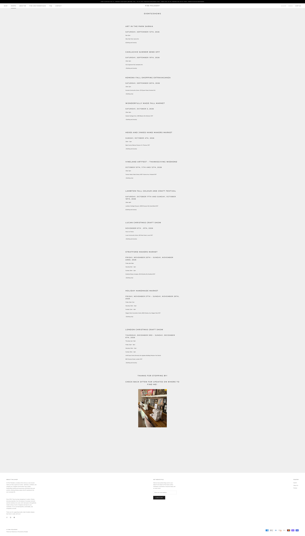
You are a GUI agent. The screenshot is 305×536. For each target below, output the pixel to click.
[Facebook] (6, 517)
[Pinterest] (14, 517)
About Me (22, 5)
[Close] (301, 505)
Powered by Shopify (23, 531)
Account (283, 5)
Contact (58, 5)
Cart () (298, 5)
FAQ (50, 5)
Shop (6, 5)
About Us (295, 485)
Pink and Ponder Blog (37, 5)
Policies (295, 488)
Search (290, 5)
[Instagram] (10, 517)
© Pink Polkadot (11, 529)
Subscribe (287, 529)
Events (13, 5)
